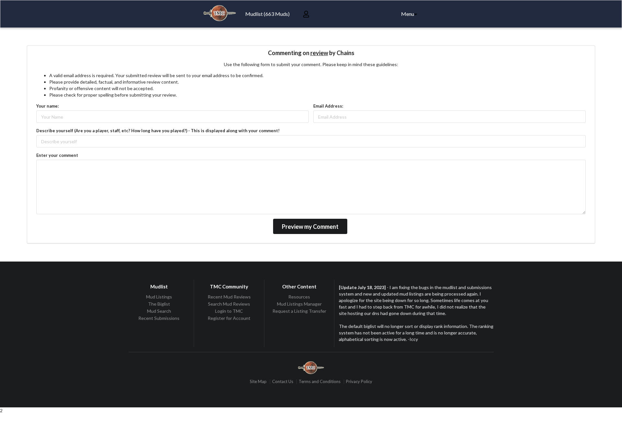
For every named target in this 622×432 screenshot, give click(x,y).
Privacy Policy (359, 381)
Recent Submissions (158, 318)
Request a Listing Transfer (299, 311)
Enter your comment (57, 155)
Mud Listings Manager (299, 304)
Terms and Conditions (319, 381)
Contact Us (282, 381)
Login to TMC (229, 311)
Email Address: (328, 106)
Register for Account (229, 318)
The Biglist (159, 304)
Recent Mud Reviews (229, 296)
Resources (299, 296)
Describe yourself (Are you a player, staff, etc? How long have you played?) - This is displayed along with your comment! (158, 130)
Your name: (47, 106)
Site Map (258, 381)
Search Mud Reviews (229, 304)
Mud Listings (159, 296)
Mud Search (159, 311)
